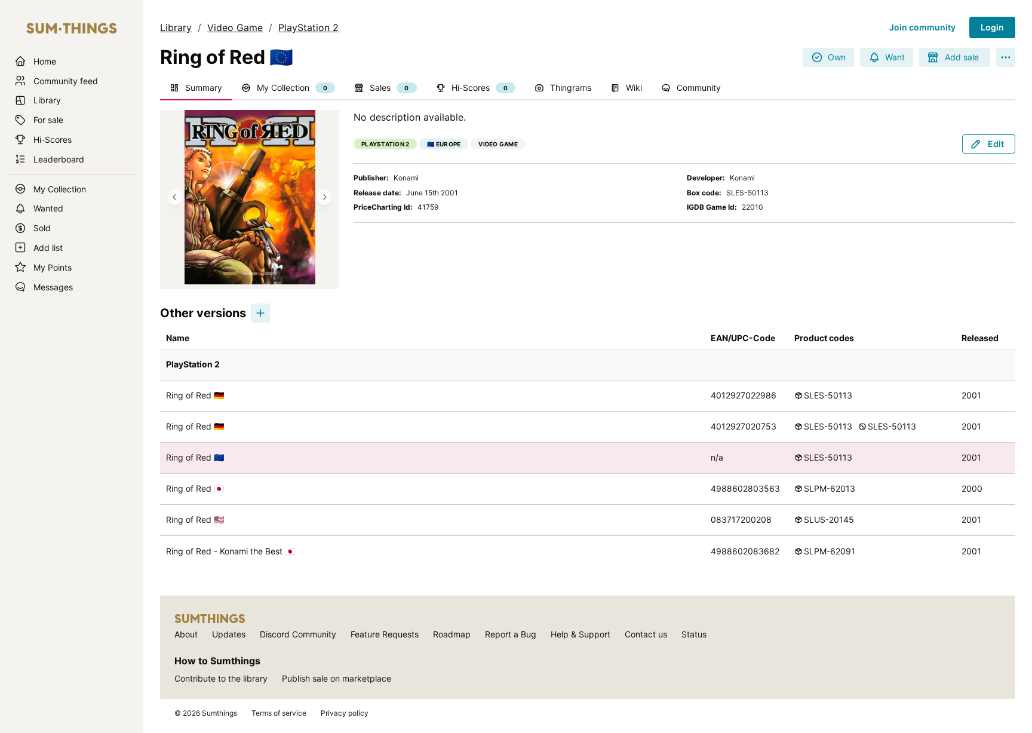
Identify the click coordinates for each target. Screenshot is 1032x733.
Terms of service (278, 713)
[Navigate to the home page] (71, 28)
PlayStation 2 (308, 27)
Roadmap (452, 634)
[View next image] (324, 197)
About (186, 634)
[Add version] (260, 313)
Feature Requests (385, 634)
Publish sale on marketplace (336, 678)
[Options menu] (1005, 57)
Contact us (646, 634)
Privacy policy (344, 713)
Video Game (235, 27)
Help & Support (580, 634)
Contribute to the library (221, 678)
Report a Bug (510, 634)
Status (694, 634)
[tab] (196, 88)
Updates (228, 634)
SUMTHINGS (209, 619)
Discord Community (298, 634)
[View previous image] (175, 197)
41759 (427, 207)
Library (176, 27)
